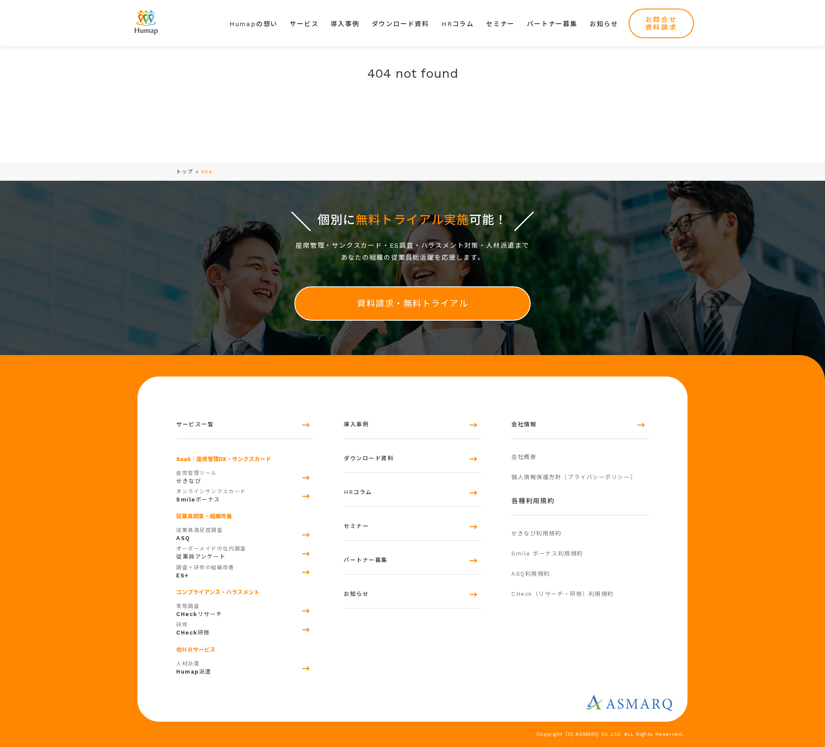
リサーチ (199, 610)
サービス (304, 24)
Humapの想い (253, 24)
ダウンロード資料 (400, 24)
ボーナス (211, 496)
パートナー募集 (552, 24)
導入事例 (344, 24)
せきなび (196, 477)
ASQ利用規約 (530, 574)
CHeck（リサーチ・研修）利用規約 (562, 594)
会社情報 (523, 424)
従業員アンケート (211, 553)
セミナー (500, 24)
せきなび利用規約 (536, 533)
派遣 (193, 668)
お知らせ (604, 24)
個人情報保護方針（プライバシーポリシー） (573, 477)
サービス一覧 (195, 424)
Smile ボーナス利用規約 (547, 553)
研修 (193, 629)
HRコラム (457, 24)
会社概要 (523, 457)
